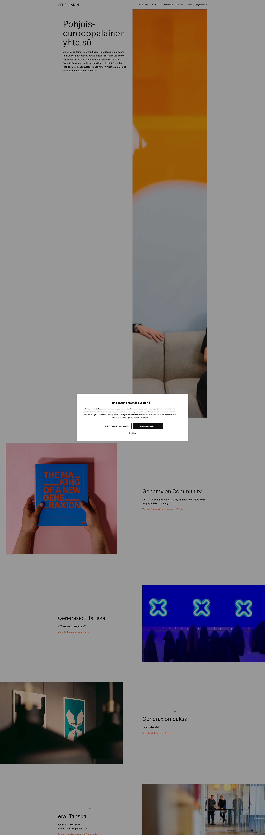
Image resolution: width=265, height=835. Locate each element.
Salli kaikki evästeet (148, 426)
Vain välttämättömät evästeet (117, 426)
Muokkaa (132, 433)
